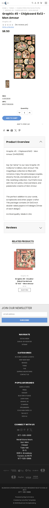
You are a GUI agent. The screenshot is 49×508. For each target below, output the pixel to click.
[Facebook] (4, 130)
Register (28, 342)
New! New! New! (24, 360)
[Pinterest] (19, 130)
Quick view (24, 290)
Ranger (24, 393)
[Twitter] (15, 130)
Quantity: (24, 108)
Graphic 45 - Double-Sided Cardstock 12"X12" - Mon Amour (24, 281)
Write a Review (8, 27)
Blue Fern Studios (24, 396)
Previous (3, 506)
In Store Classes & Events (24, 357)
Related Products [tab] (23, 241)
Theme (24, 366)
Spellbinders (24, 407)
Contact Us (24, 374)
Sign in (20, 342)
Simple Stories (24, 387)
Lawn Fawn (24, 399)
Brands (24, 363)
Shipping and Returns (24, 372)
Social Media (24, 339)
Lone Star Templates (29, 500)
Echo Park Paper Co (24, 410)
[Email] (8, 130)
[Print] (12, 130)
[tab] (24, 142)
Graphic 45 (24, 402)
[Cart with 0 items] (41, 3)
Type (24, 369)
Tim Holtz (24, 413)
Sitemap (24, 344)
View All (24, 416)
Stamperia (24, 404)
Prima (25, 390)
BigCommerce (28, 497)
